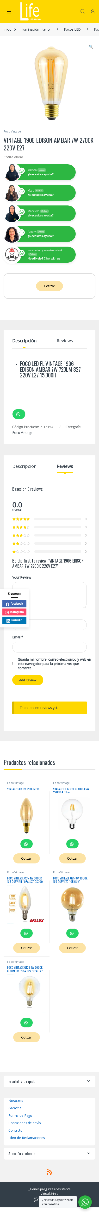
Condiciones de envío (24, 1123)
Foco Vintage (12, 131)
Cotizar (49, 286)
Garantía (14, 1108)
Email (17, 637)
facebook (17, 603)
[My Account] (92, 11)
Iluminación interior (36, 29)
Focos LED (72, 29)
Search (82, 11)
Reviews (65, 340)
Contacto (15, 1130)
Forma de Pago (20, 1115)
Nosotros (15, 1100)
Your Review (21, 577)
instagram (17, 612)
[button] (91, 47)
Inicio (8, 29)
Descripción (24, 340)
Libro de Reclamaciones (26, 1137)
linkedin (16, 620)
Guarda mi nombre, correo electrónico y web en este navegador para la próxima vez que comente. (54, 663)
